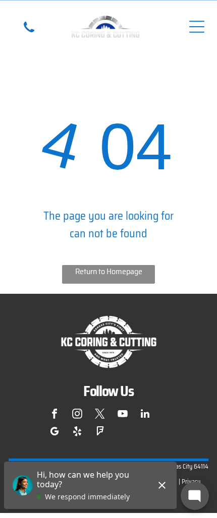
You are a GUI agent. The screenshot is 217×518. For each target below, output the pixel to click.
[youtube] (122, 415)
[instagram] (77, 415)
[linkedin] (145, 415)
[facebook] (54, 415)
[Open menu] (196, 26)
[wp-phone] (29, 34)
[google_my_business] (54, 432)
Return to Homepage (108, 271)
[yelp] (77, 432)
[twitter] (99, 415)
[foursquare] (99, 432)
